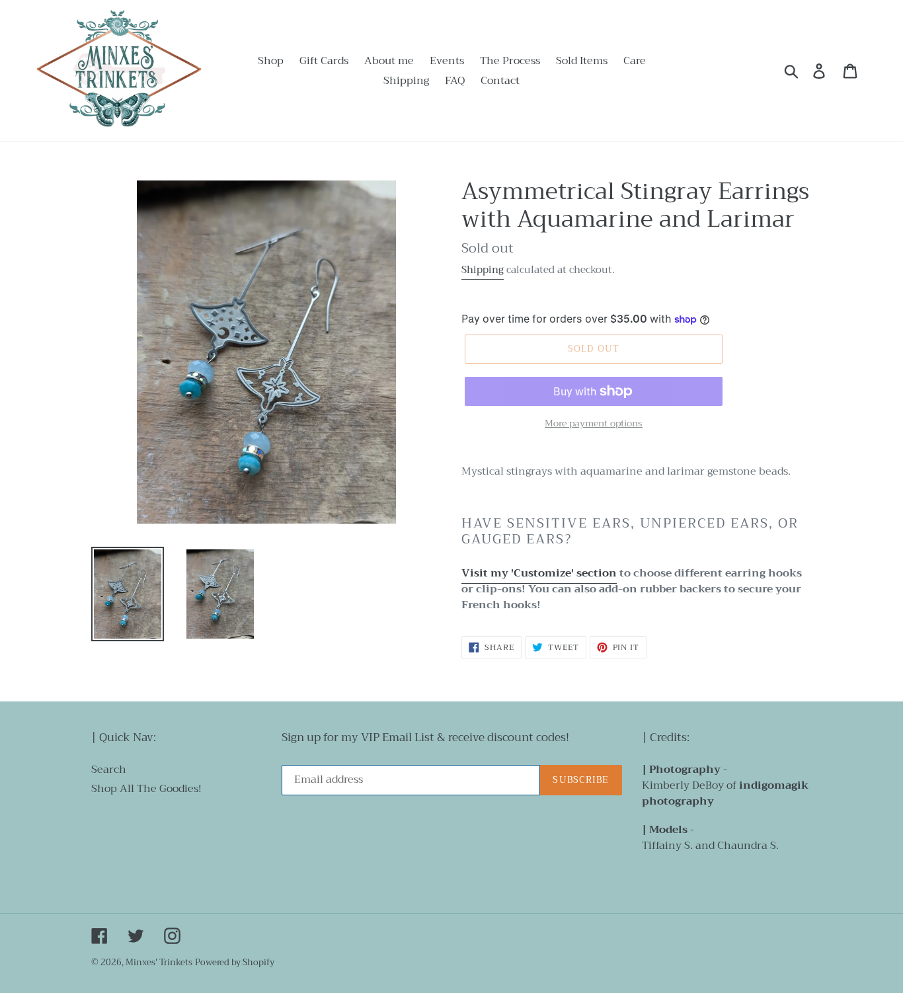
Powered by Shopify (234, 962)
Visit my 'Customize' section (539, 573)
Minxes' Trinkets (159, 962)
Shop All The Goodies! (146, 788)
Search (108, 769)
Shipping (482, 269)
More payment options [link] (594, 423)
